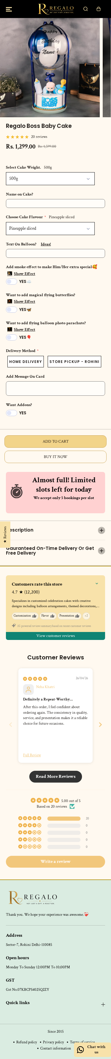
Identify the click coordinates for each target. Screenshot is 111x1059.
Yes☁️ (25, 281)
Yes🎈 (25, 337)
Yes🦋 (25, 309)
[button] (9, 9)
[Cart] (98, 8)
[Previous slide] (10, 724)
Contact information (55, 1048)
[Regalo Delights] (55, 9)
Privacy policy (53, 1042)
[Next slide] (100, 724)
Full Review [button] (32, 755)
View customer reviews (55, 635)
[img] (35, 679)
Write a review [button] (56, 861)
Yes (22, 413)
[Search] (85, 8)
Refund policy (26, 1042)
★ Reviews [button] (5, 534)
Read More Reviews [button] (55, 776)
